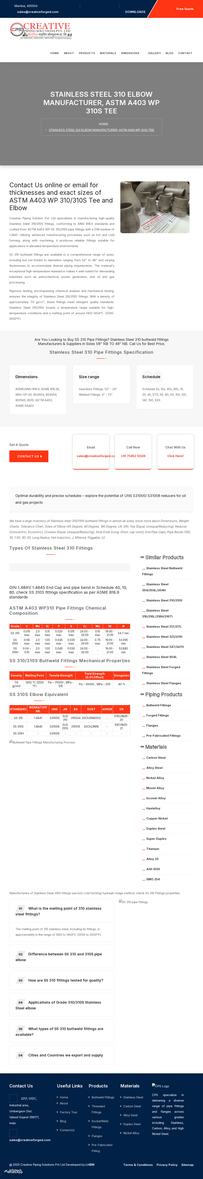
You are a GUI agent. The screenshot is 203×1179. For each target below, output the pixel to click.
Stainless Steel (133, 1097)
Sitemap (187, 1165)
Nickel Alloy (155, 778)
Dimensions (130, 53)
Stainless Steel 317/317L (164, 626)
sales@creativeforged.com (37, 12)
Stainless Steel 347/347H (165, 647)
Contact (185, 53)
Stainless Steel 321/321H (164, 637)
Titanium (152, 849)
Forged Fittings (157, 715)
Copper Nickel (157, 818)
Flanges (152, 725)
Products (87, 53)
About (69, 53)
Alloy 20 (152, 859)
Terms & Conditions (138, 1165)
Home (54, 53)
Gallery (154, 53)
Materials (108, 53)
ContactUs (67, 1130)
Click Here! (175, 456)
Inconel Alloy (156, 798)
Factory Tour (68, 1112)
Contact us (28, 456)
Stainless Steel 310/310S (164, 600)
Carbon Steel (156, 758)
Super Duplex (156, 839)
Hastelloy (153, 808)
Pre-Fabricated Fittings (163, 735)
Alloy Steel (154, 768)
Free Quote (185, 9)
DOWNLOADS (135, 12)
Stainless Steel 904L (161, 657)
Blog (169, 53)
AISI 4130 (153, 869)
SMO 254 (153, 879)
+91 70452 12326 (133, 456)
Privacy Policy (167, 1165)
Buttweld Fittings (158, 705)
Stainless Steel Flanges (163, 683)
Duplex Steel (155, 828)
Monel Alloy (155, 788)
